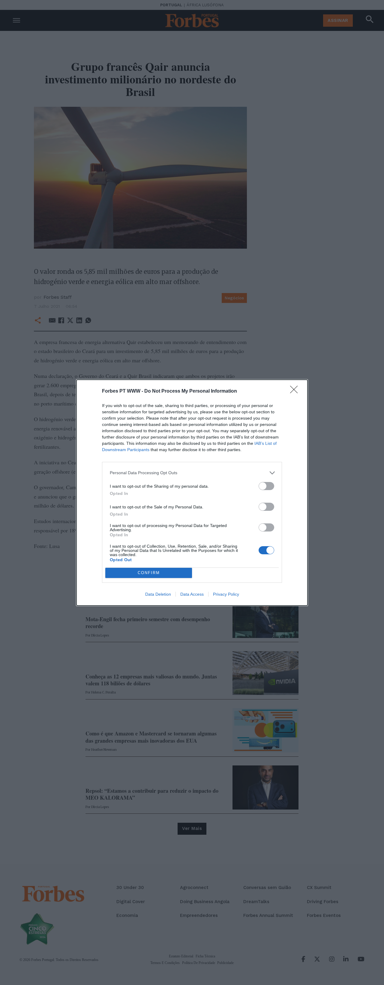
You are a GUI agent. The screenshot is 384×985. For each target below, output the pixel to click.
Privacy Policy (226, 594)
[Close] (296, 391)
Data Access (192, 594)
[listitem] (192, 473)
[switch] (266, 486)
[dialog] (192, 493)
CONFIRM (149, 572)
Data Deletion (158, 594)
